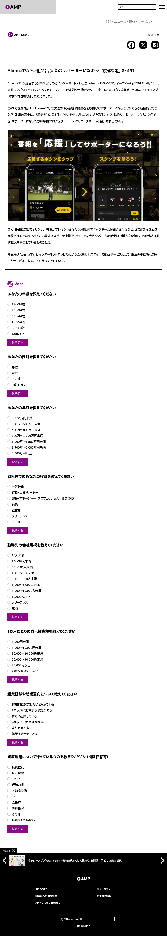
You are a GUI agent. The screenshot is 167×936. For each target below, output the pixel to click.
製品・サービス (139, 21)
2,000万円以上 (22, 453)
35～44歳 (18, 316)
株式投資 (18, 773)
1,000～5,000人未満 (26, 585)
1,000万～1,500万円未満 (29, 441)
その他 (16, 379)
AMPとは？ (41, 889)
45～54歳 (18, 322)
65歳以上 (18, 334)
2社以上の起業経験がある (29, 722)
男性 (15, 367)
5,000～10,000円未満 (26, 648)
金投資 (16, 802)
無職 (15, 608)
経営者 (16, 510)
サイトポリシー (104, 889)
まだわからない (22, 728)
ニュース (120, 21)
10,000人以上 (21, 597)
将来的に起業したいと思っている (33, 704)
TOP (109, 21)
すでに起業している (24, 716)
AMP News (21, 34)
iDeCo (16, 779)
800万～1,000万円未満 (27, 436)
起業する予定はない (25, 734)
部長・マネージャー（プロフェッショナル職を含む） (43, 498)
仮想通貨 (18, 785)
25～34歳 (18, 310)
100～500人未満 (23, 573)
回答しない (19, 385)
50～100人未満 (22, 567)
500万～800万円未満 (26, 430)
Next (161, 860)
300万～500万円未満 (26, 424)
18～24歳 (18, 304)
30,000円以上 (21, 665)
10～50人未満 (21, 561)
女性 (15, 373)
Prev (6, 860)
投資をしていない (23, 820)
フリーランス (20, 516)
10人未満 (18, 555)
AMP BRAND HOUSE (47, 902)
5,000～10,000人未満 (26, 590)
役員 (15, 504)
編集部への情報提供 (46, 896)
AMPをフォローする (72, 919)
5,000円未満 (20, 641)
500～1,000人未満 (24, 579)
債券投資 (18, 808)
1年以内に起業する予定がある (32, 710)
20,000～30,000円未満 (27, 659)
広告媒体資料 (104, 896)
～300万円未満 (22, 418)
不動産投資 (19, 791)
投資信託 (18, 767)
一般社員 (18, 487)
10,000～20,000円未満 (27, 653)
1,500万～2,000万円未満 (29, 447)
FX (13, 797)
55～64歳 (18, 328)
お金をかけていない (25, 671)
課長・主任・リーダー (25, 492)
